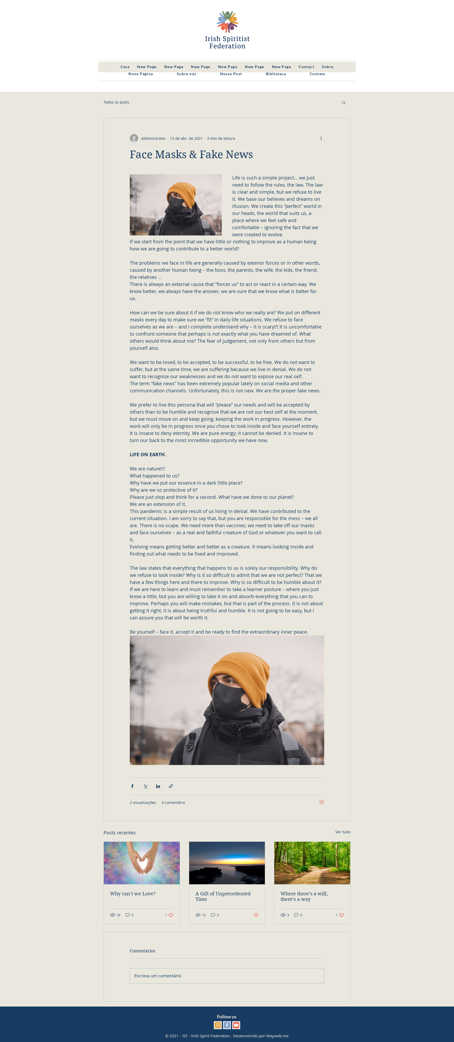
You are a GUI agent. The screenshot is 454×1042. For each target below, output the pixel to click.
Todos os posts (116, 102)
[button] (343, 102)
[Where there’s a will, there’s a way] (312, 863)
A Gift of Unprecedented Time (223, 896)
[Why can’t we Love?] (142, 863)
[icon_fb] (227, 1025)
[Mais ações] (321, 138)
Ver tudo (343, 831)
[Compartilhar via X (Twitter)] (145, 786)
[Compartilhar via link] (170, 786)
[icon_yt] (236, 1025)
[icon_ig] (218, 1025)
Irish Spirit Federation (210, 1035)
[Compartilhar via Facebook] (132, 786)
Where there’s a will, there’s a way (304, 896)
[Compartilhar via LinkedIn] (158, 786)
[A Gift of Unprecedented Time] (227, 863)
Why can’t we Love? (133, 893)
